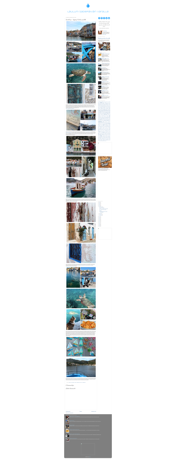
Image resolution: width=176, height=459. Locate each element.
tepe (104, 134)
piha (106, 126)
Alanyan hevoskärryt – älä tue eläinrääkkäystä (74, 416)
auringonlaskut (99, 105)
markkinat (101, 122)
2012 (99, 221)
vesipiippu (99, 139)
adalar (104, 101)
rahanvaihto (103, 128)
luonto (105, 120)
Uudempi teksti (68, 411)
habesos (106, 109)
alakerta (99, 102)
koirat (106, 117)
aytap (109, 105)
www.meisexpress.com (69, 132)
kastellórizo (73, 382)
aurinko (102, 105)
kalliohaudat (99, 114)
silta (104, 131)
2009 (99, 224)
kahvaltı (99, 113)
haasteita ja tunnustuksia (103, 109)
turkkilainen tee (101, 137)
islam (98, 112)
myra (102, 124)
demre (98, 107)
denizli (100, 107)
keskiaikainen (104, 116)
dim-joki (104, 107)
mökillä (103, 124)
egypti (109, 107)
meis (81, 382)
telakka (99, 134)
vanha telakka (99, 138)
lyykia (109, 120)
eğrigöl (108, 107)
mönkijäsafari (106, 124)
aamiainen (103, 101)
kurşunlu (109, 118)
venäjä (109, 138)
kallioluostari (102, 114)
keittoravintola (99, 116)
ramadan (107, 128)
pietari (105, 126)
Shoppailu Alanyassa (71, 420)
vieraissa (104, 139)
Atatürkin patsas (105, 104)
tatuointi (103, 133)
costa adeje (109, 106)
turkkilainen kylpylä (106, 136)
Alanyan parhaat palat (101, 207)
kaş (71, 382)
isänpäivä (102, 112)
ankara (109, 102)
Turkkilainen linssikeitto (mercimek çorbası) (74, 429)
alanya (101, 102)
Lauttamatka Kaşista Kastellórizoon (106, 63)
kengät (102, 116)
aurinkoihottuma (104, 105)
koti (107, 117)
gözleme (99, 109)
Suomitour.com (99, 168)
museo (99, 124)
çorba (107, 106)
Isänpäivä (100, 210)
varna (105, 138)
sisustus (107, 131)
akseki (106, 101)
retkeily (103, 129)
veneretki (107, 138)
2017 (99, 216)
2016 (99, 217)
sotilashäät (109, 131)
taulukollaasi (105, 133)
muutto (100, 124)
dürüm (106, 107)
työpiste (109, 137)
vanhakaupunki (103, 138)
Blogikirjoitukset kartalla (104, 38)
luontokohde (107, 120)
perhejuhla (101, 126)
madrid (103, 121)
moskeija (105, 123)
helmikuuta (100, 215)
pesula (102, 126)
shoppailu (99, 131)
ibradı (98, 111)
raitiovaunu (105, 128)
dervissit (102, 107)
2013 (99, 220)
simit (105, 131)
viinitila (109, 139)
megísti (80, 382)
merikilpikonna (84, 382)
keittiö (109, 115)
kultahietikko (103, 118)
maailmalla (78, 382)
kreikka (75, 382)
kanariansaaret (105, 114)
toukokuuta (100, 214)
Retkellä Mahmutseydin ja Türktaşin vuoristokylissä (103, 211)
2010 (99, 223)
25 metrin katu (99, 101)
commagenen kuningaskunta (103, 106)
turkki (101, 135)
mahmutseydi (106, 121)
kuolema (107, 118)
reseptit (101, 129)
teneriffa (102, 134)
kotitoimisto (99, 118)
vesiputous (101, 139)
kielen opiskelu (108, 116)
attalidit (109, 104)
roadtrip (105, 129)
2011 (99, 222)
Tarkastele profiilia (104, 34)
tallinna (99, 133)
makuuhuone (109, 121)
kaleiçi (106, 113)
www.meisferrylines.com (88, 131)
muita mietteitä (108, 123)
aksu (107, 101)
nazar (108, 124)
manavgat (99, 122)
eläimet (69, 382)
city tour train (99, 106)
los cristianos (99, 120)
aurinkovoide (107, 105)
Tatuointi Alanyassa (104, 67)
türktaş (107, 137)
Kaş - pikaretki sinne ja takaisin (70, 108)
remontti (99, 129)
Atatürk (99, 104)
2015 (99, 218)
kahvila (100, 113)
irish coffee (108, 111)
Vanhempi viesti (93, 411)
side (101, 131)
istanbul (100, 112)
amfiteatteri (105, 102)
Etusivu (81, 411)
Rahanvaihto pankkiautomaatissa (73, 438)
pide (104, 126)
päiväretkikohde (99, 128)
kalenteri (108, 113)
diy (105, 107)
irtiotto (109, 111)
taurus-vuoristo (108, 133)
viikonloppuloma (107, 139)
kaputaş (108, 114)
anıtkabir (108, 102)
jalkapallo (104, 112)
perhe (98, 126)
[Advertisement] (104, 186)
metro (101, 123)
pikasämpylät (109, 126)
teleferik (100, 134)
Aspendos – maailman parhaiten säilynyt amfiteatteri (105, 58)
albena (103, 102)
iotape (105, 111)
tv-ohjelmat (104, 137)
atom (108, 104)
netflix (109, 124)
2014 (99, 219)
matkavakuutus (108, 122)
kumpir (105, 118)
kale (104, 113)
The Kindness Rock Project (107, 134)
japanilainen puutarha (107, 112)
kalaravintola (103, 113)
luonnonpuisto (102, 120)
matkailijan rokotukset (105, 122)
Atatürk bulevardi (102, 104)
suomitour (103, 132)
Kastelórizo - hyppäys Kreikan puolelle (103, 208)
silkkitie (103, 131)
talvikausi (101, 133)
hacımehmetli (109, 109)
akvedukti (109, 101)
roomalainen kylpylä (108, 129)
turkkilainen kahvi (102, 136)
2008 (99, 225)
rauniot (109, 128)
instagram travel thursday (102, 111)
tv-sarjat (106, 137)
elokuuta (100, 213)
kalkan (109, 113)
